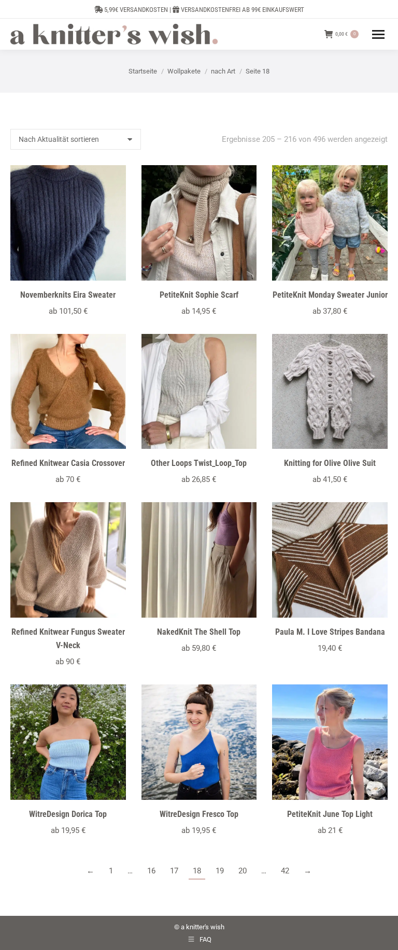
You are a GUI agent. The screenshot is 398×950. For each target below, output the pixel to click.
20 (242, 870)
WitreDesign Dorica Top (68, 814)
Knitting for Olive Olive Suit (330, 463)
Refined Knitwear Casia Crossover (68, 463)
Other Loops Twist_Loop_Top (199, 463)
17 (174, 870)
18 (197, 870)
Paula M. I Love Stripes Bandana (330, 632)
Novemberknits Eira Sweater (68, 295)
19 (220, 870)
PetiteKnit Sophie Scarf (199, 295)
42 (285, 870)
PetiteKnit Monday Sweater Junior (330, 295)
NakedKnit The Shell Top (198, 632)
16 (151, 870)
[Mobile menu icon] (378, 34)
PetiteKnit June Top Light (330, 814)
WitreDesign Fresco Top (199, 814)
